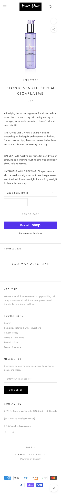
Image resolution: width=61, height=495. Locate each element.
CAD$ (29, 446)
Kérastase (30, 80)
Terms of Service (12, 347)
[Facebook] (5, 432)
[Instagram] (13, 432)
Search (7, 323)
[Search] (50, 6)
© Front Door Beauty (30, 454)
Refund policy (11, 342)
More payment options (30, 233)
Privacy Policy (11, 332)
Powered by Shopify (30, 459)
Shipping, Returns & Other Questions (22, 327)
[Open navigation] (4, 6)
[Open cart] (56, 6)
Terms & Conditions (14, 337)
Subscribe (16, 389)
